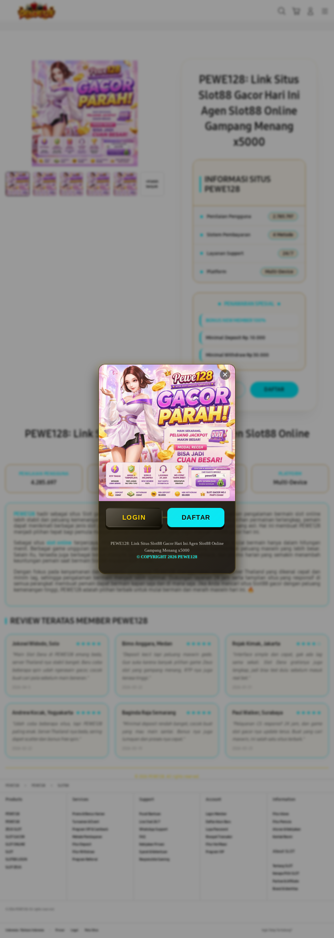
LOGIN (134, 517)
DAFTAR (196, 517)
